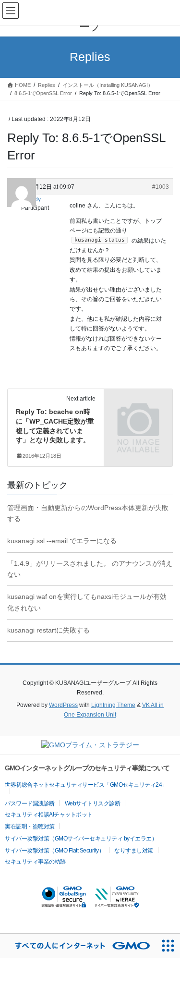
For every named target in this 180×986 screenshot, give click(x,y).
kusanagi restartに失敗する (48, 630)
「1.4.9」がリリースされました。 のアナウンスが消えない (89, 569)
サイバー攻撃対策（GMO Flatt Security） (54, 850)
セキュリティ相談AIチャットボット (49, 814)
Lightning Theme (113, 705)
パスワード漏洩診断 (30, 803)
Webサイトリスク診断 (92, 803)
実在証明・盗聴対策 (30, 826)
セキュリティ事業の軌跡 (35, 861)
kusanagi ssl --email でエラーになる (62, 541)
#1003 (160, 186)
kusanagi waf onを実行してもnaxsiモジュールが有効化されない (87, 602)
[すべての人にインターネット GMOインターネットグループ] (78, 946)
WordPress (63, 705)
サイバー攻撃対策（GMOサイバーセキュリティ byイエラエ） (81, 838)
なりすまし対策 (133, 850)
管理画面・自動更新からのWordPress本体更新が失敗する (87, 513)
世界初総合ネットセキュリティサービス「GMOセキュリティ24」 (86, 784)
